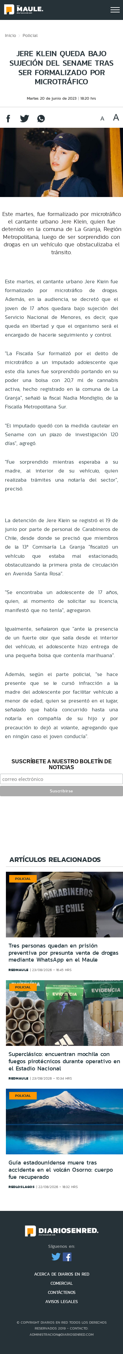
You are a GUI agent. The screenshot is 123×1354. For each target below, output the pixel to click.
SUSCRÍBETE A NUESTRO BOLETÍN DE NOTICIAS (61, 764)
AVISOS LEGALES (61, 1301)
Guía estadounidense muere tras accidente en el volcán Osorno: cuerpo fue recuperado (61, 1169)
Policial (30, 35)
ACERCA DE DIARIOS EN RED (61, 1274)
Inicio (10, 35)
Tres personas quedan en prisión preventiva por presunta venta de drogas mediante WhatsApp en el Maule (63, 952)
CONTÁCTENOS (61, 1292)
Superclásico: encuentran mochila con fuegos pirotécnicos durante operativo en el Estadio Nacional (64, 1061)
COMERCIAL (62, 1283)
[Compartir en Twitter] (25, 122)
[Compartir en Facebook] (8, 122)
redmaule (19, 969)
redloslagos (22, 1186)
